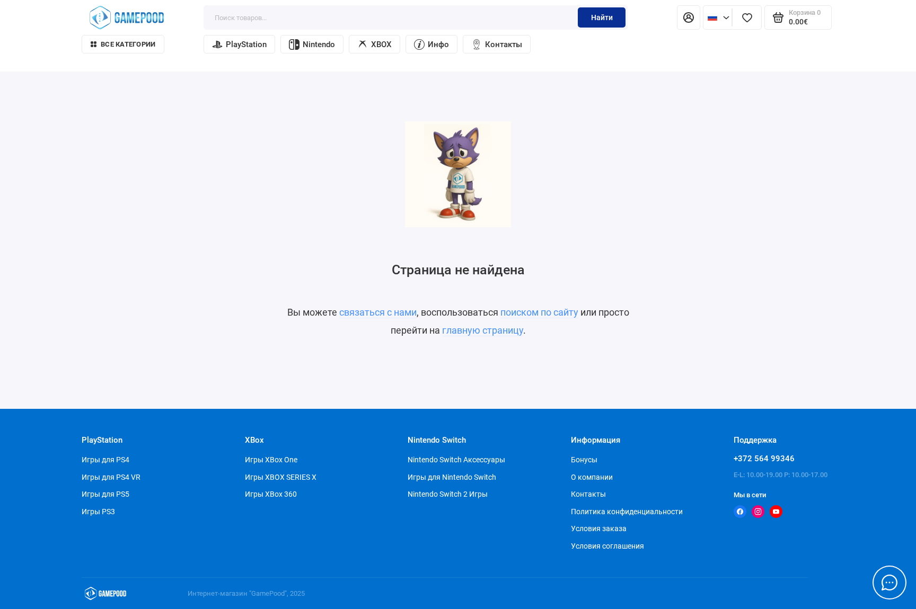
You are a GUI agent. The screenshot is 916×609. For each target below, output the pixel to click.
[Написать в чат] (889, 582)
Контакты (503, 44)
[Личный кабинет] (688, 17)
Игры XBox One (271, 459)
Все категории (128, 44)
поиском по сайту (539, 312)
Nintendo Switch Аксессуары (456, 459)
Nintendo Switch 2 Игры (448, 494)
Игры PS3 (98, 511)
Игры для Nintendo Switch (452, 477)
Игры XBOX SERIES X (280, 477)
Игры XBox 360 (271, 494)
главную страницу (482, 330)
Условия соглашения (607, 546)
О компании (592, 477)
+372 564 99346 (764, 458)
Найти (602, 17)
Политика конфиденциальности (627, 511)
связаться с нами (378, 312)
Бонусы (584, 459)
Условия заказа (599, 528)
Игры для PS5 (105, 494)
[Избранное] (747, 17)
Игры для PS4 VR (111, 477)
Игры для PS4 (105, 459)
